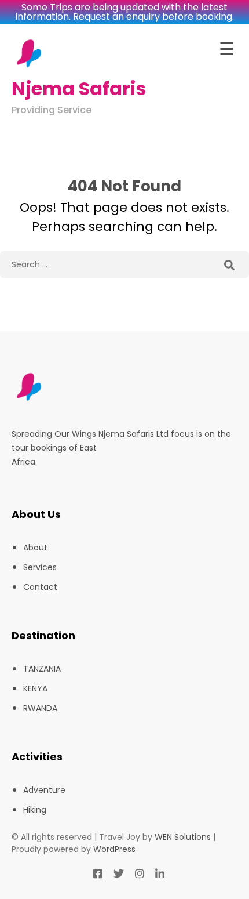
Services (40, 567)
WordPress (114, 849)
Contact (40, 587)
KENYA (35, 688)
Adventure (44, 790)
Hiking (34, 809)
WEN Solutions (183, 837)
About (35, 547)
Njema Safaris (79, 88)
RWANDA (40, 708)
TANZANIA (42, 669)
